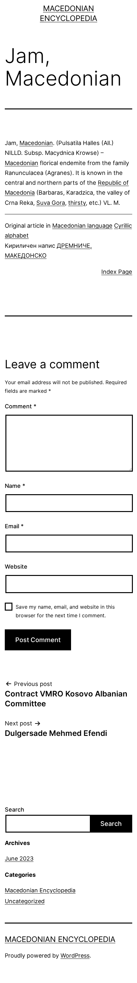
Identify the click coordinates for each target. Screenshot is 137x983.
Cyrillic (123, 225)
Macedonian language (82, 225)
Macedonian (36, 142)
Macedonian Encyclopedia (40, 890)
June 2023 (19, 858)
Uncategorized (25, 901)
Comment (20, 406)
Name (15, 485)
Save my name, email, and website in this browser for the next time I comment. (65, 611)
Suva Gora (50, 202)
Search (14, 809)
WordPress (75, 955)
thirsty (77, 202)
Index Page (116, 271)
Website (16, 566)
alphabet (17, 235)
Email (14, 526)
